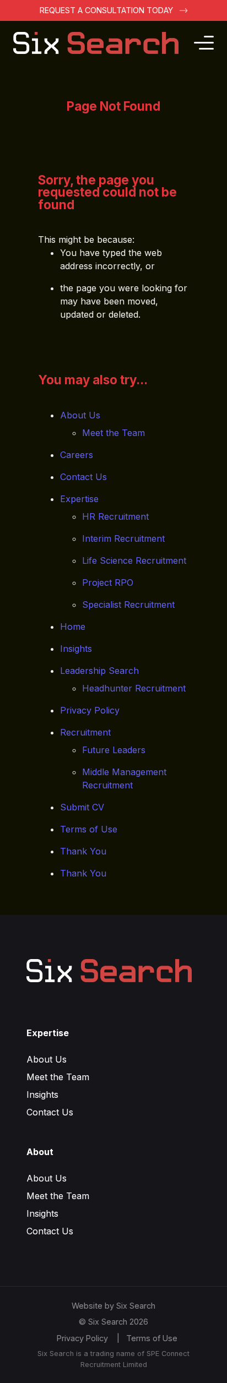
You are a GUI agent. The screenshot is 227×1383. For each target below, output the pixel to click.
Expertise (79, 498)
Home (72, 626)
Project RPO (107, 582)
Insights (76, 648)
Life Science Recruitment (134, 560)
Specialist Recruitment (128, 604)
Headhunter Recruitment (134, 688)
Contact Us (83, 476)
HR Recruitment (115, 516)
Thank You (83, 851)
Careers (76, 454)
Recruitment (85, 732)
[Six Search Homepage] (102, 43)
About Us (80, 415)
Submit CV (82, 807)
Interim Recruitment (123, 538)
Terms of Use (88, 829)
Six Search (135, 1305)
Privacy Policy (90, 710)
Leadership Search (99, 670)
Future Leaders (113, 749)
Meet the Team (113, 432)
